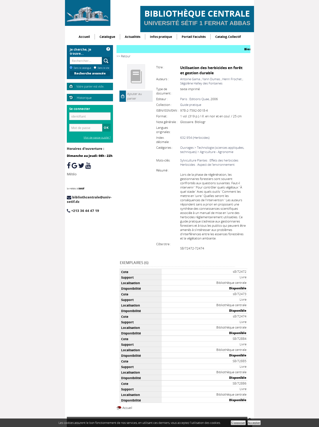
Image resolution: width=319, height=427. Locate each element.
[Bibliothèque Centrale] (88, 13)
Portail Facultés (194, 37)
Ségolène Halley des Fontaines (201, 83)
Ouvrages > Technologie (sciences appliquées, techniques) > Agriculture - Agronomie (212, 149)
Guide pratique (190, 105)
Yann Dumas (211, 79)
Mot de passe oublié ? (97, 137)
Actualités (132, 37)
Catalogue (107, 37)
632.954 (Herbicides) (195, 137)
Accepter (254, 423)
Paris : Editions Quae (194, 99)
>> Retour (123, 56)
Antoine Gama (190, 79)
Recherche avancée (90, 73)
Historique (84, 98)
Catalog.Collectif (228, 37)
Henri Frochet (232, 79)
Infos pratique (161, 37)
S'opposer (238, 423)
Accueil (84, 37)
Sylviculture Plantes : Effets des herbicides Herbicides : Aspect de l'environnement (209, 162)
